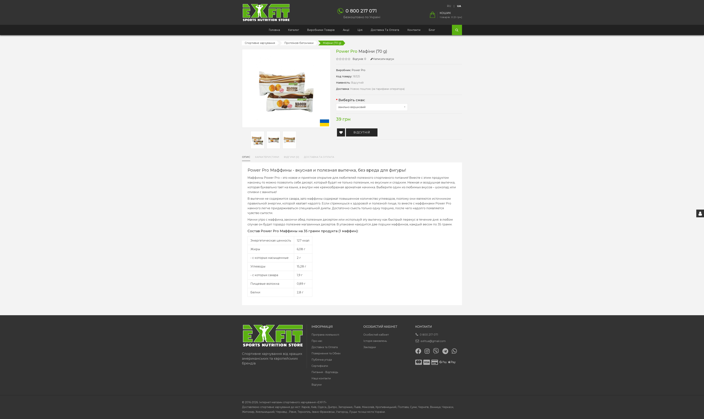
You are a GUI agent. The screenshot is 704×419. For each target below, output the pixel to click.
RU (449, 6)
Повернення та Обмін (325, 353)
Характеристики (267, 156)
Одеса (322, 407)
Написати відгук (383, 59)
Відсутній (361, 132)
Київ (313, 407)
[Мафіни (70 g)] (257, 140)
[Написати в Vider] (436, 351)
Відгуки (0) (291, 156)
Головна (274, 30)
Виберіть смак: (351, 100)
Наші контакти (321, 378)
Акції (346, 30)
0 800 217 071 (429, 334)
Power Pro (358, 70)
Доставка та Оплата (324, 347)
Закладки (369, 347)
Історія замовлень (375, 341)
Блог (432, 30)
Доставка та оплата (385, 30)
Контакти (414, 30)
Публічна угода (321, 359)
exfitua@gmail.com (433, 341)
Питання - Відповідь (324, 372)
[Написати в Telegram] (445, 351)
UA (459, 6)
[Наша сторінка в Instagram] (427, 351)
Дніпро (332, 407)
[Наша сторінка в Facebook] (418, 351)
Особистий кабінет (376, 334)
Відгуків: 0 (359, 59)
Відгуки (316, 384)
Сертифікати (319, 366)
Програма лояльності (325, 334)
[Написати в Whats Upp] (454, 351)
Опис (246, 156)
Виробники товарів (321, 30)
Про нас (316, 341)
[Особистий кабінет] (700, 213)
